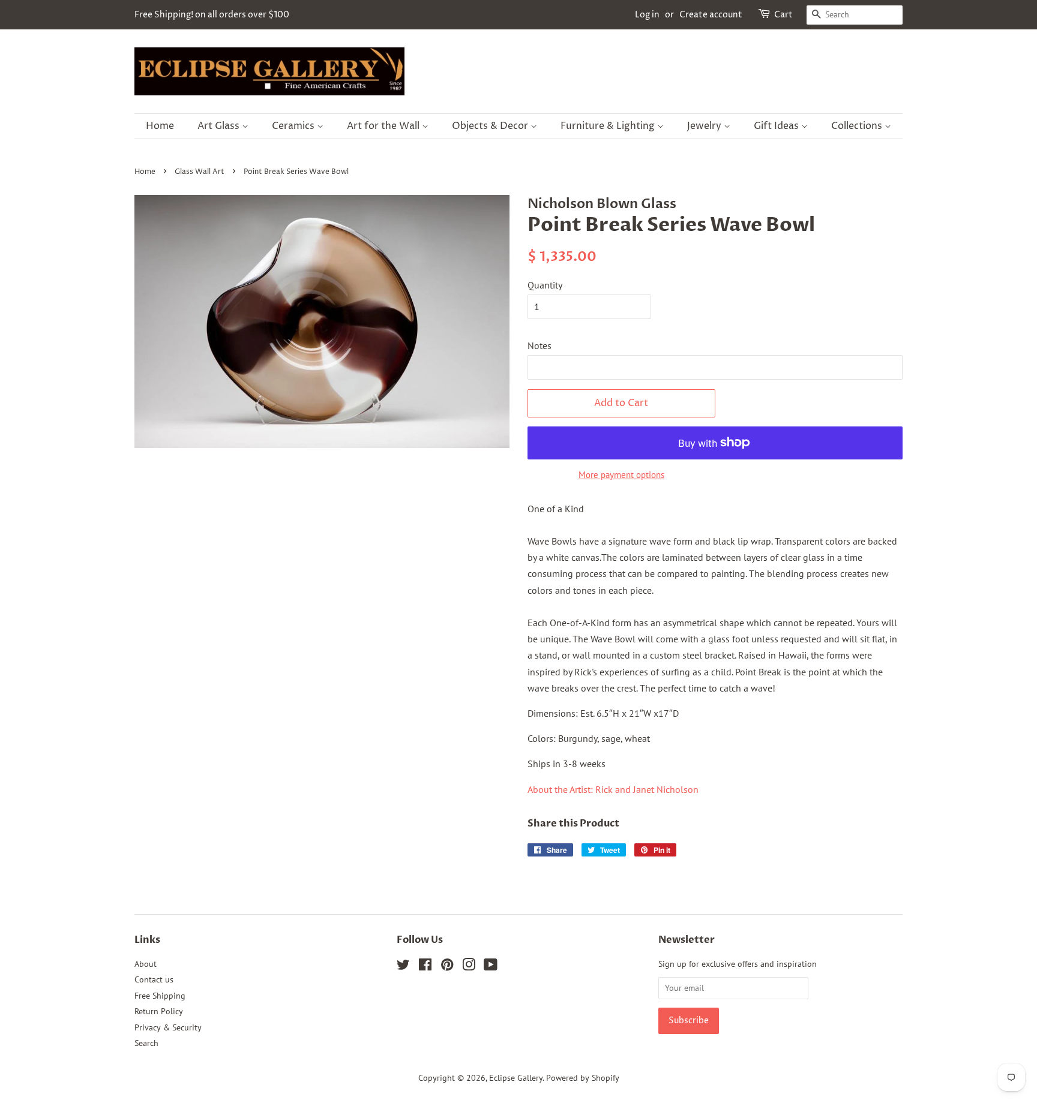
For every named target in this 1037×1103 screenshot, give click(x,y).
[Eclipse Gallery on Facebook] (425, 966)
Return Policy (158, 1011)
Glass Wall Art (199, 172)
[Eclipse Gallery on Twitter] (403, 966)
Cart (783, 14)
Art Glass (219, 126)
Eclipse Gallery (516, 1077)
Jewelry (705, 126)
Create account (710, 14)
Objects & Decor (491, 126)
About (145, 963)
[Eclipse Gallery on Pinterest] (447, 966)
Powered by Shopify (582, 1077)
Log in (647, 14)
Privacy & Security (168, 1027)
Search (146, 1043)
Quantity (545, 285)
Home (160, 126)
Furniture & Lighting (609, 126)
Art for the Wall (384, 126)
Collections (858, 126)
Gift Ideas (777, 126)
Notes (540, 345)
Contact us (153, 979)
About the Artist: (613, 789)
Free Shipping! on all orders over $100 (211, 14)
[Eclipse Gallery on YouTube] (490, 966)
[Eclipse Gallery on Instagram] (468, 966)
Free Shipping (159, 995)
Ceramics (294, 126)
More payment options (621, 474)
